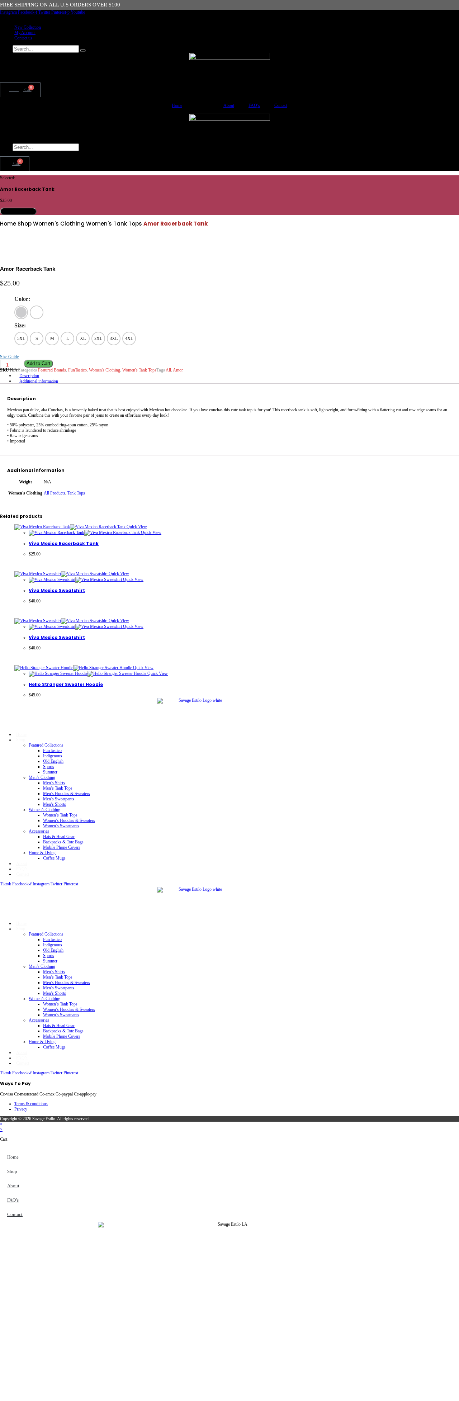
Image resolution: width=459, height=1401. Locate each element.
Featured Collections (46, 745)
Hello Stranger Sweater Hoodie (66, 684)
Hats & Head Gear (59, 836)
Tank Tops (76, 493)
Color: (22, 299)
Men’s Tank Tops (57, 788)
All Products (54, 493)
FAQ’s (254, 105)
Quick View (136, 526)
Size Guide (9, 356)
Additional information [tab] (38, 380)
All (168, 370)
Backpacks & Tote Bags (63, 841)
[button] (229, 153)
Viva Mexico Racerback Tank (64, 543)
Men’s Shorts (54, 804)
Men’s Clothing (42, 777)
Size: (20, 325)
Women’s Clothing (44, 809)
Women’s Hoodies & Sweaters (69, 820)
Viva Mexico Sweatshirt (57, 590)
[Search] (83, 50)
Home (177, 105)
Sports (48, 766)
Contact (280, 105)
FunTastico (77, 370)
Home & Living (42, 852)
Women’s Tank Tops (60, 815)
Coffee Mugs (54, 858)
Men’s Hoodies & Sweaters (66, 793)
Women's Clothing (59, 223)
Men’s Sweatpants (58, 798)
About (228, 105)
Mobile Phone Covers (61, 847)
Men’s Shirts (54, 782)
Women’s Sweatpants (61, 825)
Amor (178, 370)
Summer (50, 772)
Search (5, 49)
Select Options (18, 211)
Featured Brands (52, 370)
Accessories (39, 831)
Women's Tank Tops (114, 223)
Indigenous (52, 755)
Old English (53, 761)
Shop (25, 223)
